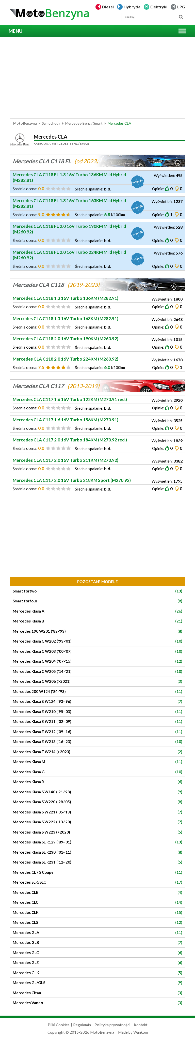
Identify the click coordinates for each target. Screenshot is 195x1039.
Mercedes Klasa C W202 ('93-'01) (97, 641)
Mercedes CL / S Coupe (97, 872)
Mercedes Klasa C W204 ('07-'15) (97, 661)
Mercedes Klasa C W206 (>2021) (97, 681)
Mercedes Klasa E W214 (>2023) (97, 751)
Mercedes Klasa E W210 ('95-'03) (97, 711)
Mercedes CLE (97, 892)
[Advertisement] (97, 77)
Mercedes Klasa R (97, 781)
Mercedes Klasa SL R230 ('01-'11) (97, 852)
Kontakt (141, 1024)
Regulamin (82, 1024)
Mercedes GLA (97, 932)
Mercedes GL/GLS (97, 982)
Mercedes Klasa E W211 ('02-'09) (97, 721)
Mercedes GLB (97, 942)
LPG (181, 6)
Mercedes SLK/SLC (97, 882)
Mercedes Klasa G (97, 771)
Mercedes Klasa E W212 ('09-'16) (97, 731)
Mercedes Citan (97, 992)
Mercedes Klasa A (97, 611)
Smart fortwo (97, 591)
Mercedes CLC (97, 902)
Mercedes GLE (97, 962)
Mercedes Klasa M (97, 761)
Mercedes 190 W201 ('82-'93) (97, 631)
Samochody (51, 123)
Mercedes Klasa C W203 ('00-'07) (97, 651)
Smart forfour (97, 601)
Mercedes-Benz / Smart (84, 123)
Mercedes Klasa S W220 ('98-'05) (97, 801)
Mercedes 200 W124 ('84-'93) (97, 691)
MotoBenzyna (25, 123)
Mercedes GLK (97, 972)
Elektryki (158, 6)
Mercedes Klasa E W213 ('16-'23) (97, 741)
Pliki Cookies (59, 1024)
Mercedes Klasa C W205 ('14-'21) (97, 671)
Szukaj (181, 17)
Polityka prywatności (112, 1024)
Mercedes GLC (97, 952)
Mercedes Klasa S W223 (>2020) (97, 832)
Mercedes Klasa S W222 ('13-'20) (97, 822)
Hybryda (132, 6)
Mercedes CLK (97, 912)
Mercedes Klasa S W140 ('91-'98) (97, 792)
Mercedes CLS (97, 922)
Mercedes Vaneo (97, 1002)
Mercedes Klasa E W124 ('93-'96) (97, 701)
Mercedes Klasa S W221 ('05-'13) (97, 812)
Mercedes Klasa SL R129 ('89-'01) (97, 842)
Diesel (108, 6)
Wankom (140, 1032)
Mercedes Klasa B (97, 621)
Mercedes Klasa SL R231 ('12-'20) (97, 862)
